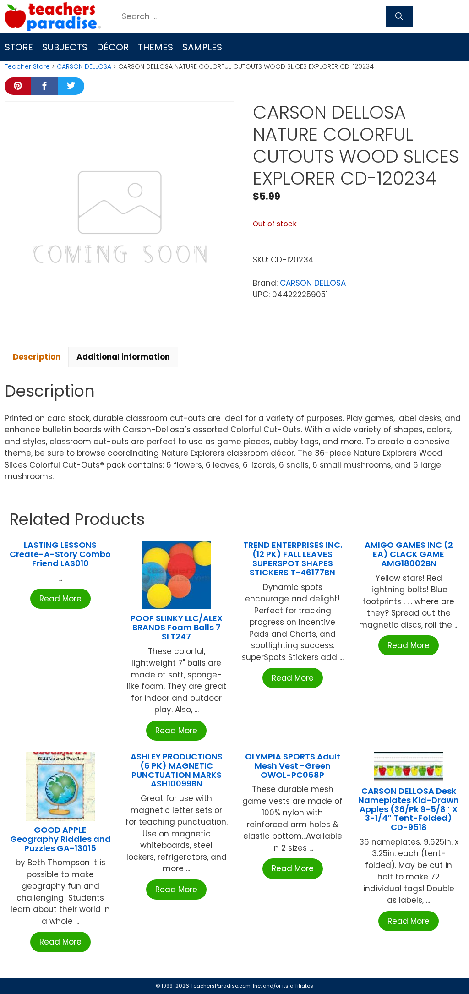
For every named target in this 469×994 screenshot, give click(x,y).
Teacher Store (27, 66)
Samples (202, 47)
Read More (60, 598)
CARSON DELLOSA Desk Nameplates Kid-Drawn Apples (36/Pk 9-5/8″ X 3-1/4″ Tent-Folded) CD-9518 (408, 809)
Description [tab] (36, 356)
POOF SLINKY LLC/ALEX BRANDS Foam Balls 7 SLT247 (177, 627)
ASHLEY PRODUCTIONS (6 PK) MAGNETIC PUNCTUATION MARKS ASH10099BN (177, 770)
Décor (113, 47)
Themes (155, 47)
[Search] (399, 17)
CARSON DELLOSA (84, 66)
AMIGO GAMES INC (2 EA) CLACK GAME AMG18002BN (409, 554)
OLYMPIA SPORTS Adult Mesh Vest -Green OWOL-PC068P (292, 766)
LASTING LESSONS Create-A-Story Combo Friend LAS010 (60, 554)
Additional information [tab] (123, 356)
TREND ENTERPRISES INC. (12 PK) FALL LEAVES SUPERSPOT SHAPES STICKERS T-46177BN (292, 558)
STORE (19, 47)
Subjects (64, 47)
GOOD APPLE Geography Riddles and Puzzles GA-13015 (60, 839)
